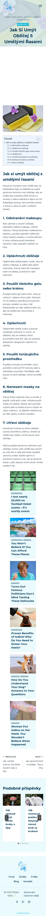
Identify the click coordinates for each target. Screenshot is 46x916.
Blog (16, 881)
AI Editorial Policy (23, 913)
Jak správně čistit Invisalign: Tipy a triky (34, 762)
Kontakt (27, 881)
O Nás (34, 877)
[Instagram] (29, 902)
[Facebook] (17, 902)
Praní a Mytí (23, 24)
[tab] (18, 843)
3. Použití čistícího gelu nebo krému (25, 151)
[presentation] (12, 800)
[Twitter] (23, 902)
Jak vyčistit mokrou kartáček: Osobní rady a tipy (12, 764)
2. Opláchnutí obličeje (19, 148)
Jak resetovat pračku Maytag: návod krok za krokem (34, 821)
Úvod (11, 877)
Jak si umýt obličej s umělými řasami (22, 142)
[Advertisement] (23, 79)
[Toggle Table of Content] (37, 139)
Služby (22, 877)
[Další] (39, 818)
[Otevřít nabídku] (40, 5)
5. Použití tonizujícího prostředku (24, 157)
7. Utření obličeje (17, 163)
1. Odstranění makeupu (19, 145)
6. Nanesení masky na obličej (22, 160)
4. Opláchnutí (15, 154)
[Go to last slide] (6, 818)
